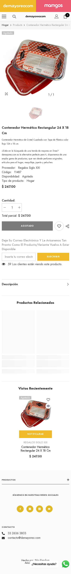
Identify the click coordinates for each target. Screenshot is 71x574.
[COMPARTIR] (66, 226)
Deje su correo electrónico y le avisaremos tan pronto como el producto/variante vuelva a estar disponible (35, 244)
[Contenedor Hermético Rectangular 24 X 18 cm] (35, 412)
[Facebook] (20, 508)
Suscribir (53, 256)
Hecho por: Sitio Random (35, 560)
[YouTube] (49, 508)
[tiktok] (39, 508)
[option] (35, 64)
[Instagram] (29, 508)
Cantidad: (8, 200)
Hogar (5, 25)
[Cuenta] (57, 16)
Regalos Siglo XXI (29, 168)
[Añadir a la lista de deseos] (48, 399)
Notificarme (35, 434)
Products (17, 25)
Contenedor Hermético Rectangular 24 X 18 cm (36, 448)
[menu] (4, 16)
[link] (59, 226)
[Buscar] (14, 16)
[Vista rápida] (48, 406)
